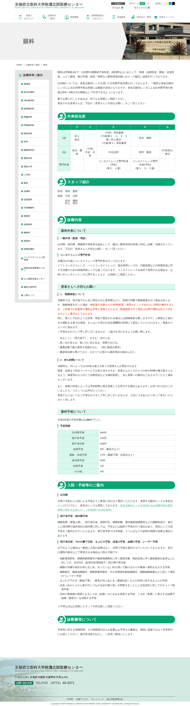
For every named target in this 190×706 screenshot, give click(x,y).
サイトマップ (97, 699)
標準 (142, 3)
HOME (19, 65)
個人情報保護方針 (115, 699)
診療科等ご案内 (33, 65)
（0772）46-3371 (61, 683)
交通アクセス (82, 699)
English (118, 3)
